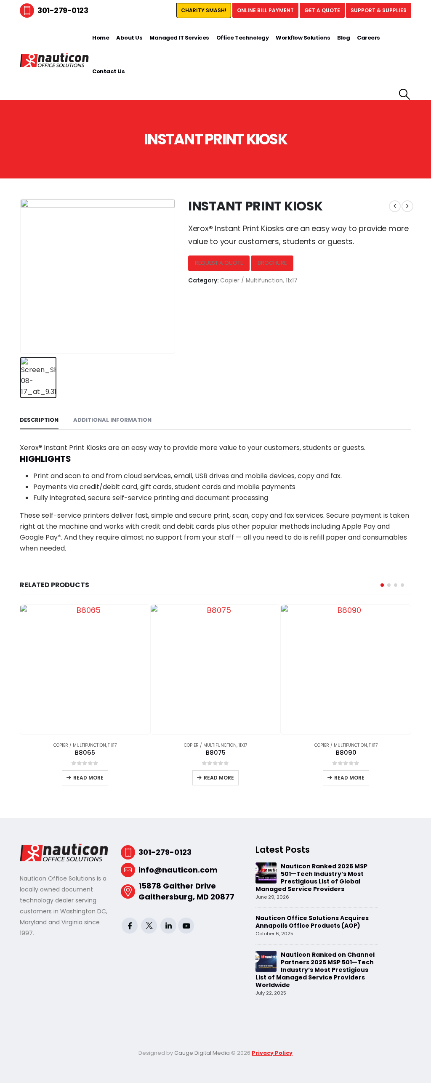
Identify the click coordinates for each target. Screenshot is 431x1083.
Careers (368, 38)
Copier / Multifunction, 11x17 (259, 281)
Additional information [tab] (112, 420)
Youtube (186, 926)
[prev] (395, 206)
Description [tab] (39, 420)
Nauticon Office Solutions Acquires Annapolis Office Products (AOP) (312, 922)
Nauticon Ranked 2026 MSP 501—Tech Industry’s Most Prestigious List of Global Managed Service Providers (311, 877)
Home (100, 38)
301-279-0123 (62, 10)
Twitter (149, 926)
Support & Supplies (379, 10)
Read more (88, 777)
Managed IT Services (179, 38)
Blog (343, 38)
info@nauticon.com (178, 870)
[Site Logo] (54, 60)
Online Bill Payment (265, 10)
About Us (129, 38)
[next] (407, 206)
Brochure (272, 262)
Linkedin (168, 926)
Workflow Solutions (303, 38)
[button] (404, 94)
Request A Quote (219, 262)
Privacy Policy (272, 1052)
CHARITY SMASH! (203, 10)
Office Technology (242, 38)
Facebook (130, 926)
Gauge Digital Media (202, 1052)
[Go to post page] (266, 872)
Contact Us (108, 71)
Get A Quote (322, 10)
